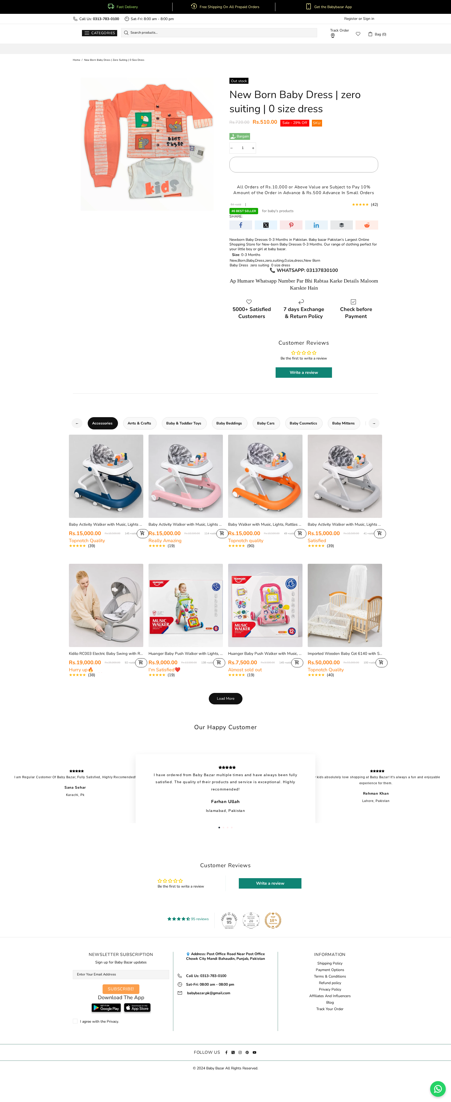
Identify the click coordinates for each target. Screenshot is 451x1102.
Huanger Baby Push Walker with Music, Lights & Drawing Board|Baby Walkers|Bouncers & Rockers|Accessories (265, 653)
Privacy (112, 1021)
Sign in (368, 18)
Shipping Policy (329, 963)
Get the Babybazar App (333, 7)
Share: (235, 216)
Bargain (243, 136)
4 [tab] (232, 827)
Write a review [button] (304, 372)
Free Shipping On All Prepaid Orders (230, 7)
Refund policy (330, 983)
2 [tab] (223, 827)
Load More (225, 698)
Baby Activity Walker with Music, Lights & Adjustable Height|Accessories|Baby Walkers (106, 524)
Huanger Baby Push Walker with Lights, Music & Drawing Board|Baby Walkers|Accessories (186, 653)
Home (76, 60)
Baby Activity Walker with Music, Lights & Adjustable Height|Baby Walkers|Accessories (345, 524)
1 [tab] (219, 827)
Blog (330, 1002)
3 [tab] (227, 827)
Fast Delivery (127, 7)
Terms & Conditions (330, 976)
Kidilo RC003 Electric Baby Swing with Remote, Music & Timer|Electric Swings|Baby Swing (106, 653)
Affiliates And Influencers (330, 996)
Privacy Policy (330, 989)
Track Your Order (329, 1009)
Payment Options (330, 970)
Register (351, 18)
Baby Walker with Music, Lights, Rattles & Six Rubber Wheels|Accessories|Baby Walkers (265, 524)
